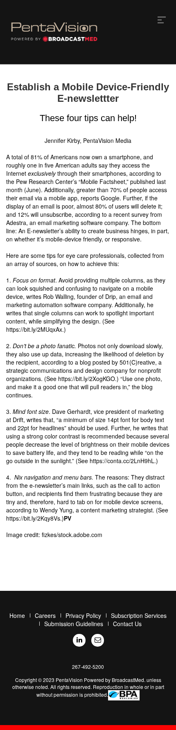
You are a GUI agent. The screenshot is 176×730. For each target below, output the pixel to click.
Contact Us (127, 624)
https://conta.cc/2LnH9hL (122, 461)
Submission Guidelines (73, 624)
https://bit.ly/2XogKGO (86, 378)
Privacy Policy (83, 615)
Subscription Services (139, 615)
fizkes (49, 534)
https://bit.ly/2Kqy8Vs (33, 518)
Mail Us (97, 640)
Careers (45, 615)
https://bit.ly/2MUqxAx (34, 329)
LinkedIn (79, 640)
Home (17, 615)
